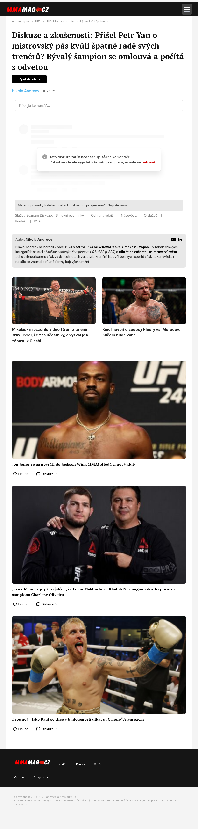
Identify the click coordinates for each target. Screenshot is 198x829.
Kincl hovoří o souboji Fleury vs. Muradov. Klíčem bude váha (141, 332)
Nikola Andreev (25, 91)
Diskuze (49, 474)
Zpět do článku (30, 79)
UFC (38, 21)
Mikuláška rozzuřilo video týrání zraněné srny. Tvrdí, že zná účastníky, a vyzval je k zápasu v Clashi (50, 335)
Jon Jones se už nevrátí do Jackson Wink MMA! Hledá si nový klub (73, 464)
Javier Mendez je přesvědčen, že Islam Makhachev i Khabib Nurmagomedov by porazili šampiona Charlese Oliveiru (93, 591)
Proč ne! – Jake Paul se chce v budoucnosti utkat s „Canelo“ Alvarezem (78, 719)
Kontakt (81, 764)
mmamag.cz (20, 21)
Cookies (19, 777)
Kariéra (63, 764)
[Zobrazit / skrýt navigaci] (187, 9)
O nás (98, 764)
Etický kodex (41, 777)
